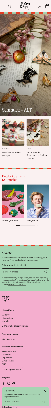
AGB (4, 364)
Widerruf (6, 315)
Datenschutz (7, 361)
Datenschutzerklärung (17, 284)
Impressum (7, 357)
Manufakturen (8, 339)
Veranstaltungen (9, 351)
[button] (46, 6)
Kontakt (5, 321)
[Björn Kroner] (25, 6)
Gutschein (6, 354)
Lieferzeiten (7, 318)
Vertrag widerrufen (12, 369)
